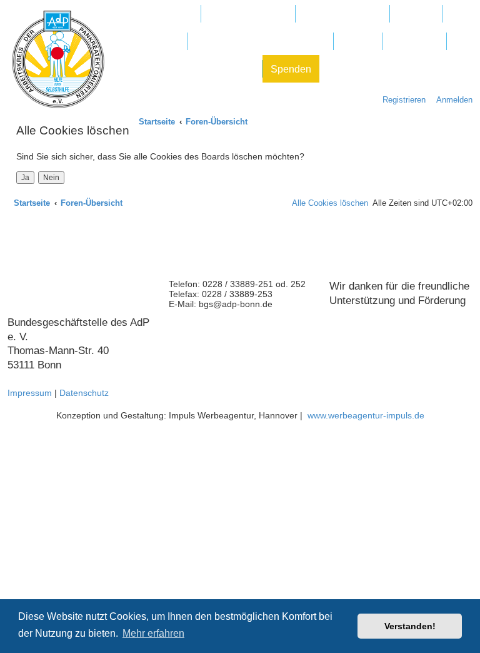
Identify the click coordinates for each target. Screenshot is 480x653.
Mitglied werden (157, 14)
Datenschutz (84, 393)
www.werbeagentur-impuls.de (366, 415)
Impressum (30, 393)
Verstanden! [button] (410, 626)
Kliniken (416, 14)
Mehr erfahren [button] (153, 633)
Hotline (358, 41)
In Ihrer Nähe (150, 41)
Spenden (291, 69)
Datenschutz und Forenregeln (188, 69)
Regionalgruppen (342, 14)
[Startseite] (58, 59)
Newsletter (414, 41)
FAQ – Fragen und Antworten (260, 41)
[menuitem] (451, 100)
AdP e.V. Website (248, 14)
